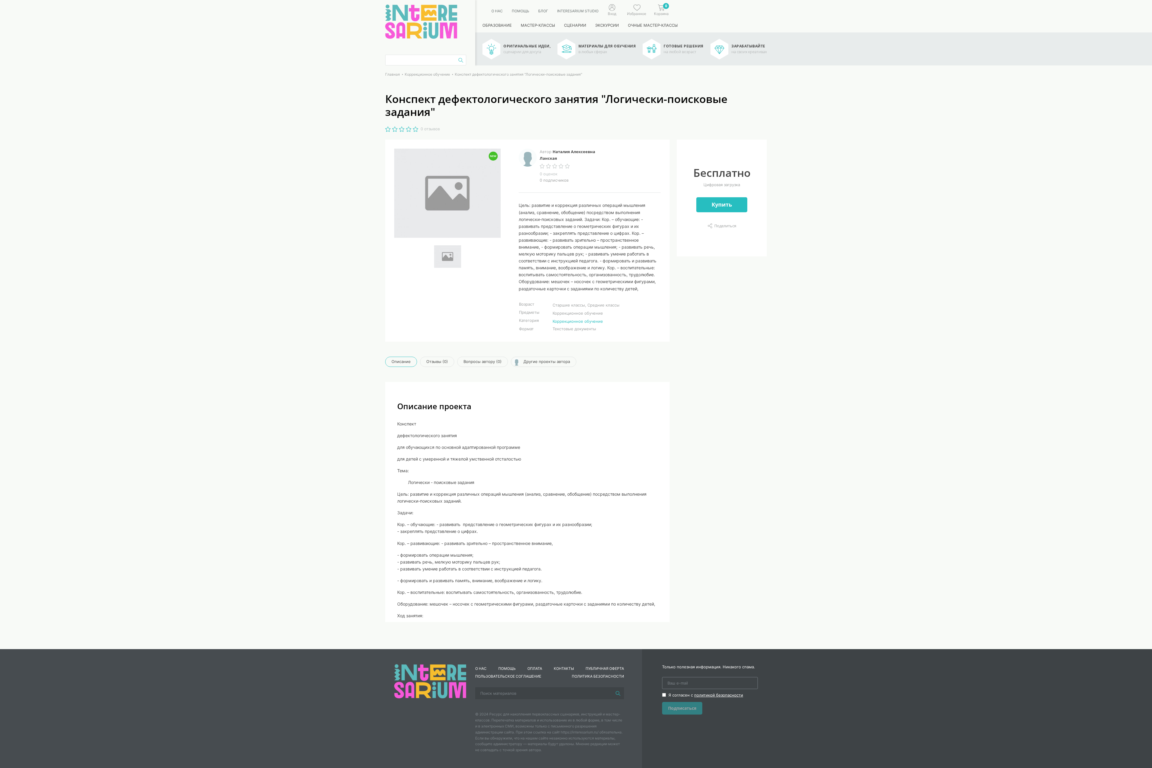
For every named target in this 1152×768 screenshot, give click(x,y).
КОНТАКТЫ (564, 668)
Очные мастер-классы (653, 25)
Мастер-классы (538, 25)
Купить (722, 204)
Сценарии (575, 25)
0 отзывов (430, 128)
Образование (497, 25)
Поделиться (725, 225)
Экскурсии (607, 25)
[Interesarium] (430, 681)
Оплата (534, 668)
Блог (543, 11)
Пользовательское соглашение (508, 676)
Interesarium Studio (577, 11)
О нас (497, 11)
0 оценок (548, 173)
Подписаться (682, 708)
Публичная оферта (605, 668)
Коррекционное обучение (578, 321)
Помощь (520, 11)
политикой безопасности (718, 695)
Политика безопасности (598, 676)
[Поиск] (618, 693)
